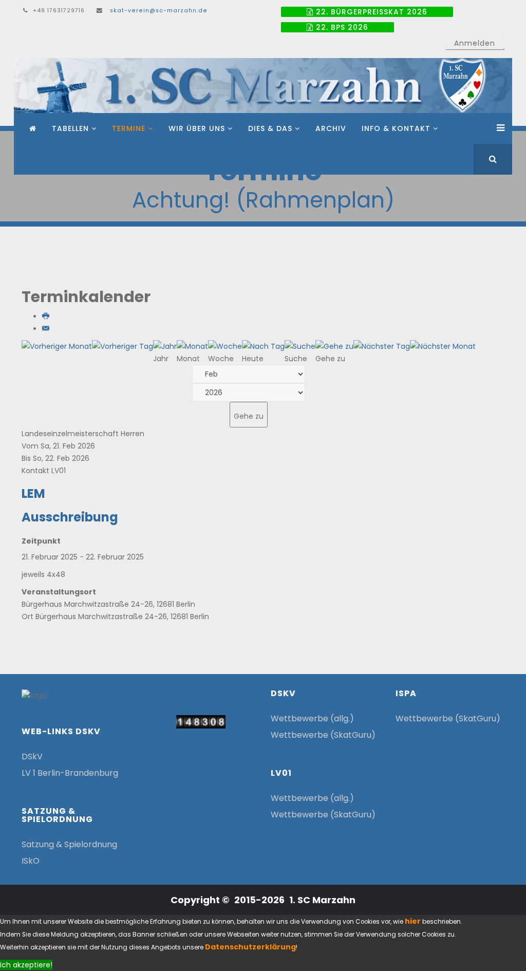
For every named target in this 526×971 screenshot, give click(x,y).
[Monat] (192, 346)
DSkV (32, 756)
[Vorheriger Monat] (57, 346)
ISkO (31, 861)
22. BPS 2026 (340, 27)
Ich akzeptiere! (26, 965)
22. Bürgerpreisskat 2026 (370, 12)
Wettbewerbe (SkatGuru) (323, 735)
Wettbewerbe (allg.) (312, 718)
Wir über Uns (196, 128)
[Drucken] (46, 316)
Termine (128, 128)
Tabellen (70, 128)
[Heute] (263, 346)
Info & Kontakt (396, 128)
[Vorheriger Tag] (122, 346)
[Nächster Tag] (381, 346)
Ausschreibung (70, 517)
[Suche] (300, 346)
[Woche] (225, 346)
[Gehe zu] (334, 346)
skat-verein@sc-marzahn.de (159, 10)
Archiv (330, 128)
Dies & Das (270, 128)
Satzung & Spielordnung (69, 844)
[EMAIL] (46, 329)
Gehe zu (249, 416)
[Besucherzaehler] (201, 722)
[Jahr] (165, 346)
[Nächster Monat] (443, 346)
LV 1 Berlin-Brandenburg (70, 773)
